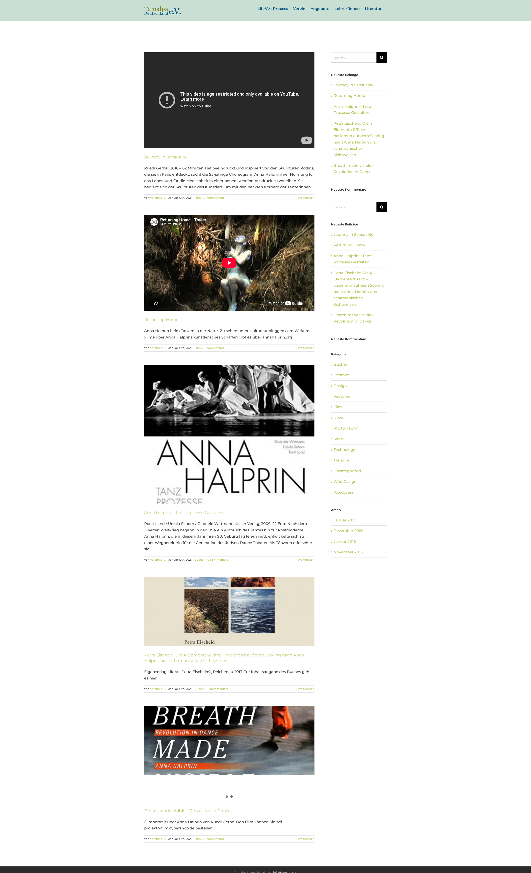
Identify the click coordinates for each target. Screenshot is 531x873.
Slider (339, 439)
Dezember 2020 (348, 530)
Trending (342, 460)
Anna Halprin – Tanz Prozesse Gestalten (184, 512)
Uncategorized (347, 471)
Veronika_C (158, 197)
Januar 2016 (345, 541)
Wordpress (344, 492)
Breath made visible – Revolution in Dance (187, 810)
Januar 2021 (345, 520)
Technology (344, 449)
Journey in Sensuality (165, 157)
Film (198, 197)
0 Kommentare (214, 197)
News (339, 417)
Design (340, 386)
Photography (346, 428)
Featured (342, 396)
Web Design (345, 481)
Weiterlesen (306, 197)
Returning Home (161, 319)
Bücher (200, 559)
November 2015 (348, 552)
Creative (341, 375)
